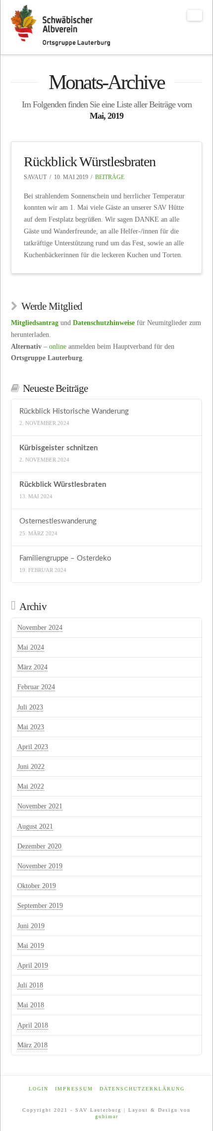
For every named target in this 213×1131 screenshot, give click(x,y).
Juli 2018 (30, 985)
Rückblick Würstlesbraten (89, 161)
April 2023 (32, 747)
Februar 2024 (36, 687)
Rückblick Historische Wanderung (74, 411)
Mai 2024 (30, 647)
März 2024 (32, 667)
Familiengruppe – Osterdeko (65, 558)
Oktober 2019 (36, 886)
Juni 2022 (31, 766)
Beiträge (109, 177)
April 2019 (32, 965)
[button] (194, 15)
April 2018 (32, 1025)
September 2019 (40, 905)
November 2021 (39, 806)
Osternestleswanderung (58, 521)
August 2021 (35, 826)
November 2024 (39, 627)
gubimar (106, 1116)
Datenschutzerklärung (142, 1088)
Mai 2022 (30, 786)
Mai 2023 (30, 727)
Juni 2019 (31, 926)
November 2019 (39, 866)
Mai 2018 (30, 1005)
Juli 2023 (30, 707)
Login (39, 1088)
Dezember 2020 (39, 846)
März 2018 (32, 1045)
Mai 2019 (30, 945)
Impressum (74, 1088)
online (57, 346)
